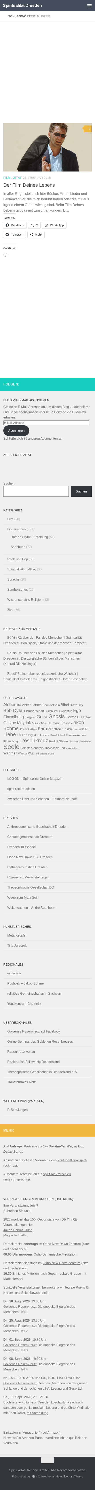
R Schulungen (17, 1110)
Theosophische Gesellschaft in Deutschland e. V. (42, 1072)
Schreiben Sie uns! (16, 1211)
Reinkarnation (76, 735)
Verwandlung (72, 748)
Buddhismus (52, 711)
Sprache (13, 579)
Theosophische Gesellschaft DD (30, 887)
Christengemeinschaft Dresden (29, 837)
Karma (44, 728)
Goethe (71, 717)
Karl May (32, 729)
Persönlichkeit (57, 735)
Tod (62, 748)
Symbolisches (17, 589)
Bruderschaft (35, 711)
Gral (88, 717)
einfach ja (14, 973)
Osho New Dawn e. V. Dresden (30, 857)
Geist (42, 716)
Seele (11, 746)
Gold (80, 717)
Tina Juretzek (17, 945)
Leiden (67, 729)
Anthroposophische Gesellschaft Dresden (37, 826)
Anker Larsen (32, 705)
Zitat (17, 177)
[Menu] (89, 5)
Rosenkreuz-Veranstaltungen (28, 877)
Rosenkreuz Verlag (21, 1051)
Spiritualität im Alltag (21, 569)
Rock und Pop (17, 559)
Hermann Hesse (59, 723)
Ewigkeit (30, 717)
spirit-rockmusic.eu (21, 789)
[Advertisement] (47, 74)
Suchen (8, 483)
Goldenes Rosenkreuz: (20, 1306)
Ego (77, 710)
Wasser (22, 753)
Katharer (57, 729)
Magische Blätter (15, 1235)
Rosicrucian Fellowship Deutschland (33, 1062)
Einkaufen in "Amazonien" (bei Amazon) (32, 1432)
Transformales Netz (21, 1082)
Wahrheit (10, 753)
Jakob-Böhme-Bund (17, 1230)
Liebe (9, 734)
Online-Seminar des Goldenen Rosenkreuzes (40, 1041)
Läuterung (25, 735)
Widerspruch (47, 753)
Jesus (23, 729)
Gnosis (56, 716)
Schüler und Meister (80, 741)
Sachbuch (18, 547)
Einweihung (13, 717)
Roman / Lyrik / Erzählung (29, 537)
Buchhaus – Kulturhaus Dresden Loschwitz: (34, 1402)
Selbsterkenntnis (32, 748)
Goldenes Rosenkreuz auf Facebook (33, 1031)
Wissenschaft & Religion (24, 599)
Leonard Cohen (81, 729)
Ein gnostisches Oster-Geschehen (62, 679)
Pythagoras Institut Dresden (27, 867)
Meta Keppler (17, 935)
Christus (66, 711)
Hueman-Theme (73, 1476)
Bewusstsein (51, 705)
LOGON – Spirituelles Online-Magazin (34, 778)
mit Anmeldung (37, 1413)
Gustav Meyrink (17, 723)
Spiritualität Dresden (22, 5)
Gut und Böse (39, 723)
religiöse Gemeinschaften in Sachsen (34, 993)
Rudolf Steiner (59, 741)
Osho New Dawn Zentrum (62, 1244)
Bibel (65, 705)
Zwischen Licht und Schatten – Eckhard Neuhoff (42, 799)
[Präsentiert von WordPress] (33, 1476)
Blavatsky (76, 705)
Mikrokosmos (41, 735)
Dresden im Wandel (21, 847)
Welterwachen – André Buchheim (31, 907)
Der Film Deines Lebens (29, 185)
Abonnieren (16, 430)
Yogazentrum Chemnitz (24, 1003)
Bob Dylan (14, 710)
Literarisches (16, 529)
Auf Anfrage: (13, 1146)
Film (7, 177)
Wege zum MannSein (22, 897)
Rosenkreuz (34, 740)
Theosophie (51, 748)
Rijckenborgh (11, 741)
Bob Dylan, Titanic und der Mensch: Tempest (53, 643)
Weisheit (33, 753)
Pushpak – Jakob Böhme (25, 983)
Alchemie (12, 704)
